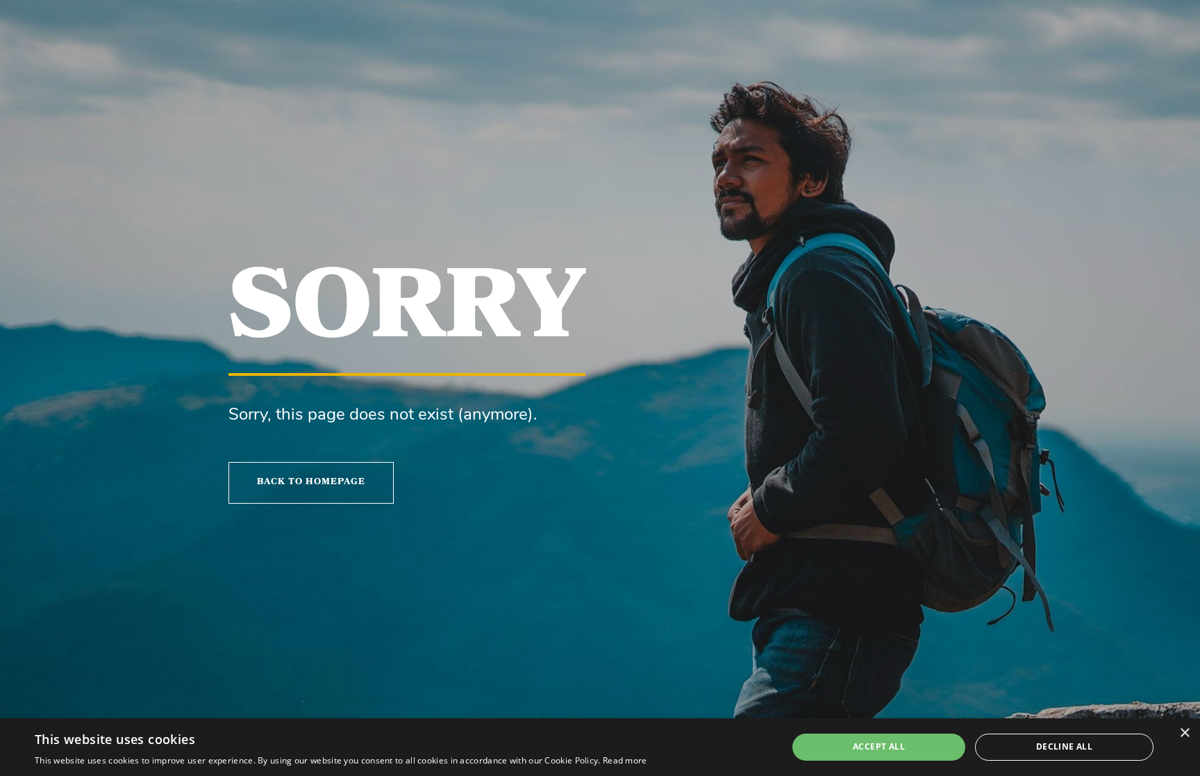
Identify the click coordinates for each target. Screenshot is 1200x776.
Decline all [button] (1064, 746)
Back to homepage (311, 482)
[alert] (600, 747)
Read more (625, 760)
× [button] (1184, 733)
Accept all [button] (879, 746)
